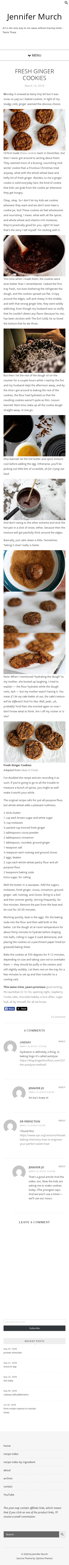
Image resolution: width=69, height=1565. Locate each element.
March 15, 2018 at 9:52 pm (32, 1125)
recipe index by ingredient (19, 1462)
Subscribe (34, 1328)
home (7, 1445)
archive (8, 1478)
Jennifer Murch (34, 16)
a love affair (47, 997)
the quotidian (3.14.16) (17, 992)
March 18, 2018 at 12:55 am (33, 1046)
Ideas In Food (29, 770)
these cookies (28, 153)
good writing (54, 987)
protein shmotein (13, 1352)
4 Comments (58, 1017)
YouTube (9, 1494)
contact (8, 1486)
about (7, 1470)
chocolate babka (29, 997)
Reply (62, 1041)
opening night (41, 992)
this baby (8, 1380)
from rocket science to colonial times (20, 1410)
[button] (66, 3)
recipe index (11, 1454)
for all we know (36, 1002)
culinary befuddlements (16, 1394)
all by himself (18, 1002)
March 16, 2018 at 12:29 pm (42, 1171)
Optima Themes (44, 1558)
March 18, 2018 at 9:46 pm (41, 1092)
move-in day (10, 1366)
